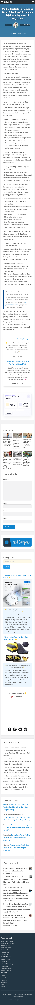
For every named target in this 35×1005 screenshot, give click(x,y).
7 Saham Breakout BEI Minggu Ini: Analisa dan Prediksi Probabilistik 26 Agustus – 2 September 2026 (15, 787)
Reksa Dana (4, 961)
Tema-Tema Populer (7, 941)
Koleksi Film (5, 952)
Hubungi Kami (7, 994)
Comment (6, 479)
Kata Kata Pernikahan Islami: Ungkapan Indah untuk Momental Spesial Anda (16, 443)
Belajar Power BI (6, 970)
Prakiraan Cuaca (6, 950)
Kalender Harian (6, 947)
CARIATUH (8, 2)
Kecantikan (4, 978)
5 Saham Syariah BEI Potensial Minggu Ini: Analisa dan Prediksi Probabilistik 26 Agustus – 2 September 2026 (17, 778)
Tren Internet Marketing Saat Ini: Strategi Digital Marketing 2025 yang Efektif (17, 827)
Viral (2, 984)
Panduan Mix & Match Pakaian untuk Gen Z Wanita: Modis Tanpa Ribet (7, 442)
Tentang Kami (28, 994)
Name (5, 503)
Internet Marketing (7, 963)
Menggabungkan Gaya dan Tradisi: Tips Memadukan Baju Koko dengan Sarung (15, 807)
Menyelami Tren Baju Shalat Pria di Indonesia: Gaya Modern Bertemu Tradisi (17, 461)
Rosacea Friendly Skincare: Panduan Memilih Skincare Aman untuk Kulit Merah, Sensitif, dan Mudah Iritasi (16, 770)
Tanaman (4, 982)
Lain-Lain (13, 33)
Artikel (3, 986)
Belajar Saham (5, 959)
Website (5, 518)
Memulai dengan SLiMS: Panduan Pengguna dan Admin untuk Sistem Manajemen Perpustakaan (7, 463)
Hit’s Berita (4, 954)
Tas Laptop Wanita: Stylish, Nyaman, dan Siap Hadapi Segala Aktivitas (16, 837)
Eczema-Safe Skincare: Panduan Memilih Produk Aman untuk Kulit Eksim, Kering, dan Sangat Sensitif (17, 761)
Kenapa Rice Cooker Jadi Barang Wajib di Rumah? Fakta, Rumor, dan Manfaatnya (27, 461)
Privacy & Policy (18, 994)
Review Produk (5, 945)
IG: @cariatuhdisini (17, 996)
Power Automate (6, 968)
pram (9, 25)
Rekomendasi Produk (7, 943)
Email (5, 511)
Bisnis (3, 975)
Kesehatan (4, 980)
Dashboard (28, 396)
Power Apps (5, 966)
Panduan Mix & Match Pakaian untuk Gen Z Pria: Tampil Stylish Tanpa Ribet (27, 443)
